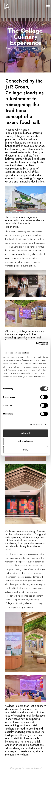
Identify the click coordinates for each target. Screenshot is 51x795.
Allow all (25, 433)
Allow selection (25, 441)
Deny (25, 449)
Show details (36, 424)
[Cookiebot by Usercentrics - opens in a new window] (36, 343)
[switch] (44, 397)
